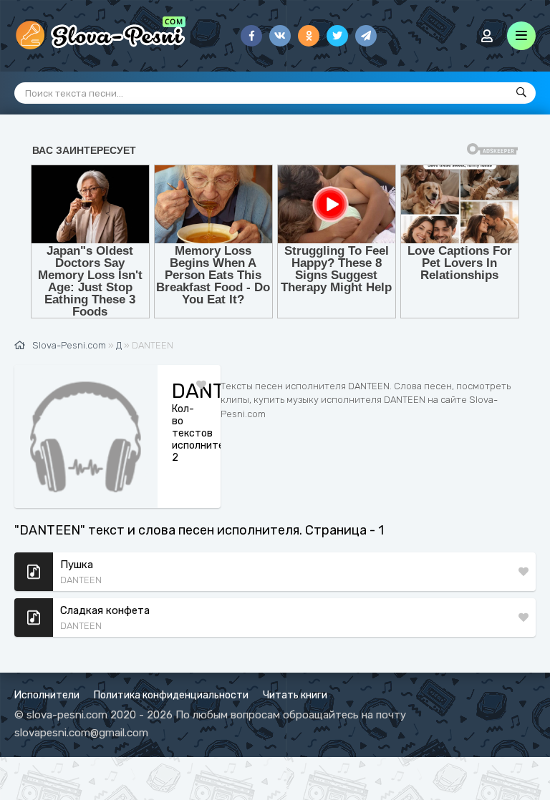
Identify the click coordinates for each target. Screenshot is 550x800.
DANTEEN (81, 580)
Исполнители (46, 695)
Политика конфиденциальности (171, 695)
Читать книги (295, 695)
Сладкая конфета (105, 610)
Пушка (76, 564)
